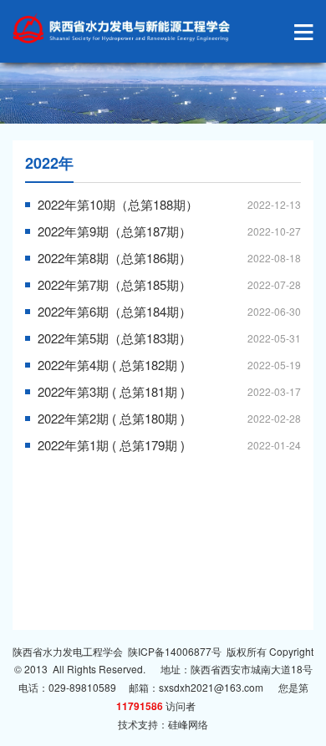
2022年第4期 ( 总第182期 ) (111, 364)
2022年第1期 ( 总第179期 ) (111, 445)
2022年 (49, 163)
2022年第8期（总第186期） (114, 257)
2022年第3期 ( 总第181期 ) (111, 391)
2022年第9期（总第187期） (114, 231)
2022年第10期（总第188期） (118, 204)
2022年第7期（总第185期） (114, 284)
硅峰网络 (188, 724)
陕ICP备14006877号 (175, 651)
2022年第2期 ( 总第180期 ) (111, 418)
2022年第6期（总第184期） (114, 311)
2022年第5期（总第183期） (114, 338)
